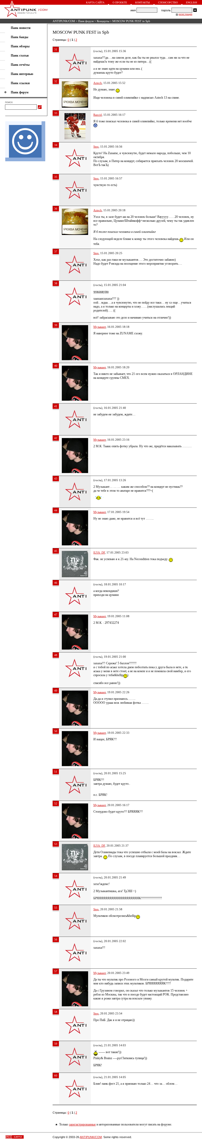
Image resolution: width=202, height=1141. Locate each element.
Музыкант (99, 326)
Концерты (103, 21)
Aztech (97, 82)
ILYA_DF (99, 552)
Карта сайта (95, 2)
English (191, 2)
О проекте (120, 2)
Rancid (97, 114)
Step (96, 146)
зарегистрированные (82, 1124)
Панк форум (86, 21)
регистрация (185, 14)
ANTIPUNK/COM (64, 21)
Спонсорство (168, 2)
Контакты (142, 2)
